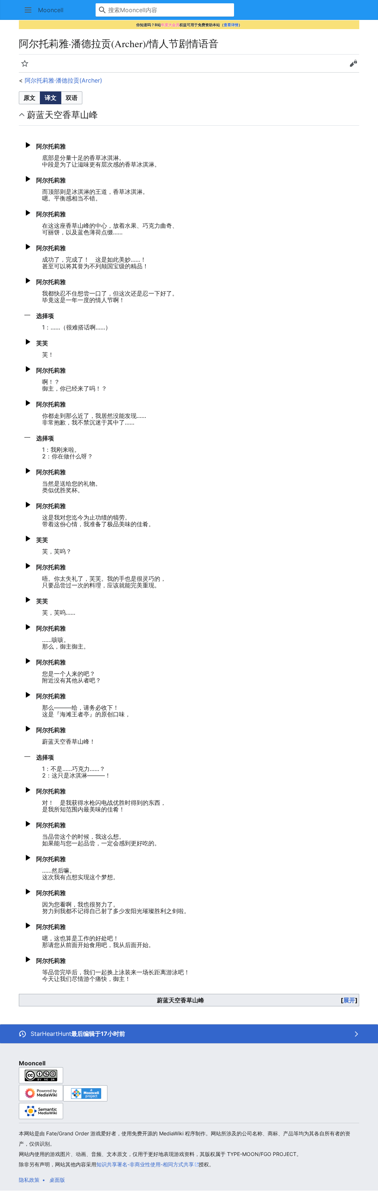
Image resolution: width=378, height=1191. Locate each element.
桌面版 (57, 1180)
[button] (28, 10)
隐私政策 (29, 1180)
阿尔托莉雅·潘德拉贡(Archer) (63, 80)
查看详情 (231, 24)
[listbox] (50, 97)
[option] (29, 97)
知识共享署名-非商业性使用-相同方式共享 (145, 1164)
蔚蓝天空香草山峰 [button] (62, 115)
